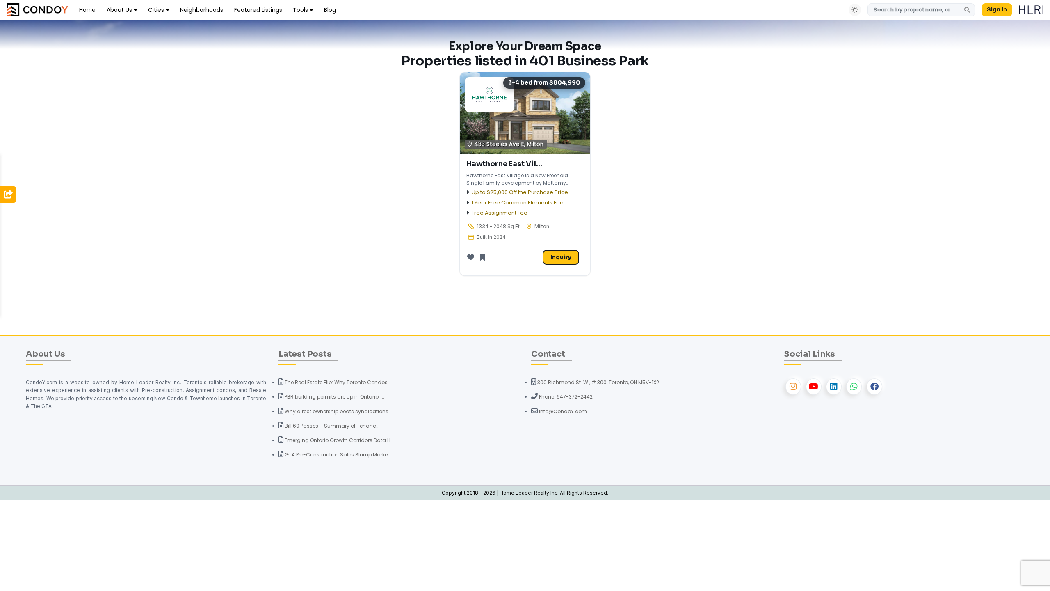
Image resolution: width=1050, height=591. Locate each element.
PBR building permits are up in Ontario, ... (333, 396)
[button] (8, 194)
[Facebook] (874, 386)
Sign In (997, 9)
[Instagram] (793, 386)
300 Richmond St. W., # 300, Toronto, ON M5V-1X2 (597, 382)
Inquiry (560, 257)
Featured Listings (258, 10)
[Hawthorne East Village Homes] (525, 113)
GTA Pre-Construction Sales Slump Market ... (338, 454)
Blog (330, 10)
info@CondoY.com (562, 411)
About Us (120, 10)
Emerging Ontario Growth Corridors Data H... (338, 440)
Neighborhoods (201, 10)
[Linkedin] (834, 386)
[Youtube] (814, 386)
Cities (157, 10)
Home (87, 10)
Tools (301, 10)
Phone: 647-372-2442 (565, 396)
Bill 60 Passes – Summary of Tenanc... (331, 425)
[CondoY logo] (37, 9)
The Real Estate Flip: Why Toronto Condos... (337, 382)
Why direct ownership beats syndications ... (338, 411)
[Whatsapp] (854, 386)
